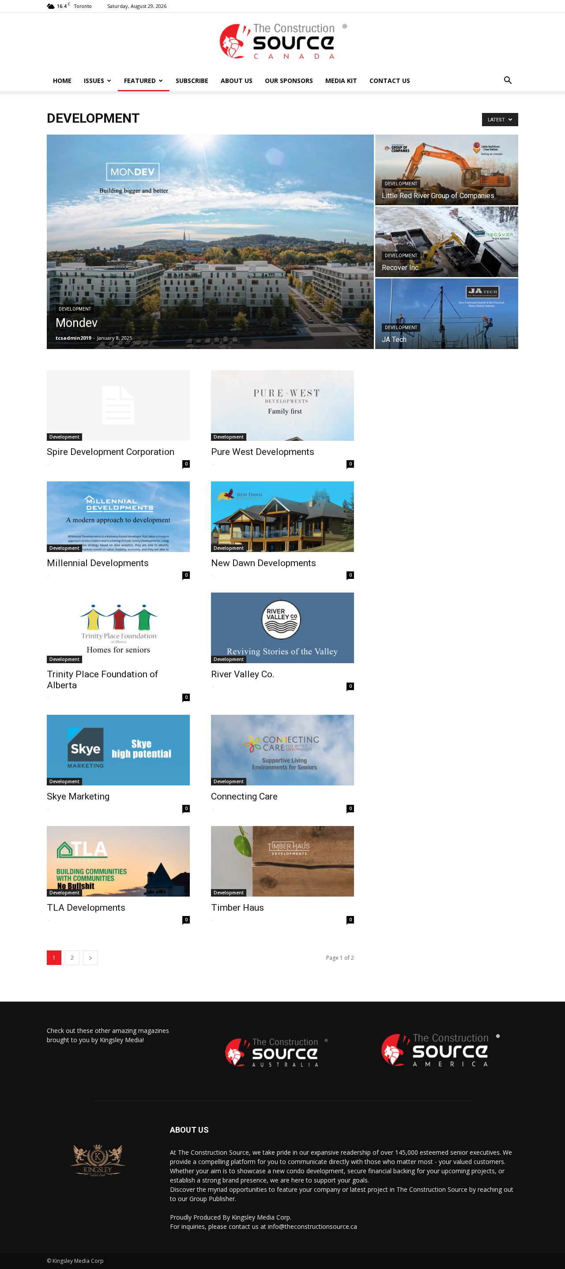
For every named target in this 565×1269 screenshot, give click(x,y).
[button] (507, 81)
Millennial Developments (98, 563)
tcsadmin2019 (73, 337)
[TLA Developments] (118, 861)
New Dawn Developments (263, 563)
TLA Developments (86, 907)
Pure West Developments (262, 452)
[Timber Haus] (282, 861)
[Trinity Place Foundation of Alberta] (118, 628)
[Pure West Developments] (282, 405)
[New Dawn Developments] (282, 516)
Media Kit (341, 80)
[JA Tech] (446, 313)
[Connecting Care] (282, 750)
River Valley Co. (243, 674)
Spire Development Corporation (110, 452)
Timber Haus (237, 907)
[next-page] (90, 957)
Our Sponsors (289, 80)
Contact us (389, 80)
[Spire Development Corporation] (118, 405)
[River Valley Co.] (282, 628)
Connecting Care (244, 796)
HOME (62, 80)
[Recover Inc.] (446, 241)
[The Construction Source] (282, 42)
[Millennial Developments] (118, 516)
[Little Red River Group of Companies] (446, 170)
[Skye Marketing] (118, 750)
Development (75, 309)
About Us (236, 80)
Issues (94, 80)
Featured (140, 80)
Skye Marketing (78, 796)
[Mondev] (210, 242)
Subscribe (192, 80)
